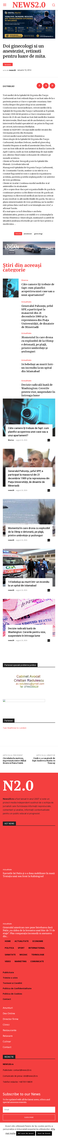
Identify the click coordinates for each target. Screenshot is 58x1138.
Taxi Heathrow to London (14, 728)
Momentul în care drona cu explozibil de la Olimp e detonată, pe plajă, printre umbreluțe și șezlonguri (37, 344)
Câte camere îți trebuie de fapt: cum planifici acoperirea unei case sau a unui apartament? (28, 432)
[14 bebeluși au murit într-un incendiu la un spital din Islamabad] (11, 366)
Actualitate (26, 302)
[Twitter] (46, 86)
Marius (11, 440)
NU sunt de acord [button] (26, 1133)
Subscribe (29, 1117)
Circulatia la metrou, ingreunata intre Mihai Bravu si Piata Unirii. (14, 760)
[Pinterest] (52, 86)
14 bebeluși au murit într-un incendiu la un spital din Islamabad (37, 368)
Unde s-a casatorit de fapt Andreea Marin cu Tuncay (43, 760)
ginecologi (38, 234)
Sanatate (8, 64)
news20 (12, 70)
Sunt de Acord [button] (44, 1133)
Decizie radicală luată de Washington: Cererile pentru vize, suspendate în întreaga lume (27, 632)
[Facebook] (39, 86)
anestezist (28, 234)
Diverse (24, 280)
